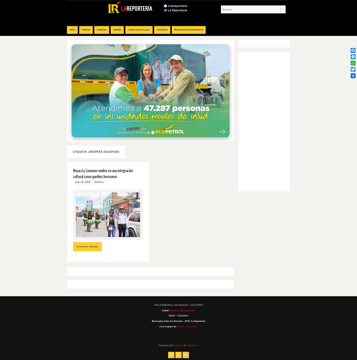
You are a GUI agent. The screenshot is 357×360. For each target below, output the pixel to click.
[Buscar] (281, 10)
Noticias (98, 182)
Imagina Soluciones (187, 326)
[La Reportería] (171, 355)
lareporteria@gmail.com (182, 310)
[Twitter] (353, 69)
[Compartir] (353, 76)
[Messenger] (353, 57)
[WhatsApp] (353, 63)
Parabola (179, 346)
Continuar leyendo (87, 246)
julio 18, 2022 (82, 182)
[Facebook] (353, 50)
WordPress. (192, 346)
